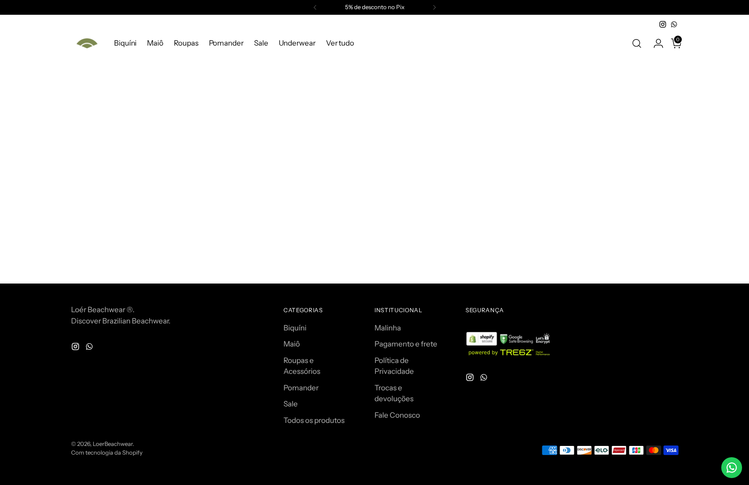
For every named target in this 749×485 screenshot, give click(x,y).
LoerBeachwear (113, 443)
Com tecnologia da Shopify (107, 452)
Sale (290, 403)
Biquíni (294, 327)
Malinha (387, 327)
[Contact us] (731, 467)
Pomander (301, 387)
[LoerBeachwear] (86, 43)
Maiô (291, 344)
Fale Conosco (397, 415)
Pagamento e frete (405, 344)
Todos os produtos (314, 420)
